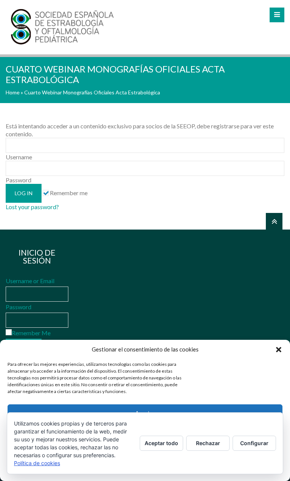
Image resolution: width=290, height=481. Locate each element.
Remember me (68, 192)
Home (13, 92)
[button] (278, 349)
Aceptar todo (161, 443)
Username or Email (30, 280)
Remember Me (31, 332)
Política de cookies (37, 463)
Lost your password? (32, 206)
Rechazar (208, 443)
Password (18, 306)
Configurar (254, 443)
